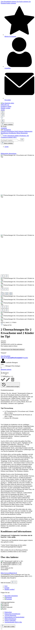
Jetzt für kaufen (14, 357)
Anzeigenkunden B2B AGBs (13, 622)
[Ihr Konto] (2, 120)
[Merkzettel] (2, 118)
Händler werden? (9, 589)
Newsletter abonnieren (11, 595)
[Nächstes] (7, 275)
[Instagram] (8, 597)
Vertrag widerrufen (10, 620)
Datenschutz (8, 612)
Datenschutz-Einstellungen (12, 614)
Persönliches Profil (12, 131)
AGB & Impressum (10, 615)
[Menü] (2, 112)
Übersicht (4, 131)
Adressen (21, 131)
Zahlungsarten (28, 131)
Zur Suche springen (23, 1)
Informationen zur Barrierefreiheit (14, 617)
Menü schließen (8, 124)
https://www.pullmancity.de (9, 573)
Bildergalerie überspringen (8, 153)
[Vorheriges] (2, 275)
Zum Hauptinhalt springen (9, 1)
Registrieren (7, 129)
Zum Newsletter (5, 356)
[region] (17, 238)
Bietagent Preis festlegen (13, 366)
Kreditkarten (13, 133)
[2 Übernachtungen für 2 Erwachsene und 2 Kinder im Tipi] (17, 156)
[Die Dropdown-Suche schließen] (22, 139)
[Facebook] (8, 599)
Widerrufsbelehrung (10, 619)
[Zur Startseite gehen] (7, 103)
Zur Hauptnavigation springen (16, 2)
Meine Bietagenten (22, 133)
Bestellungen (5, 133)
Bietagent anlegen (6, 369)
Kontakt (6, 587)
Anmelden (4, 128)
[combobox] (9, 140)
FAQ (5, 586)
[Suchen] (2, 115)
